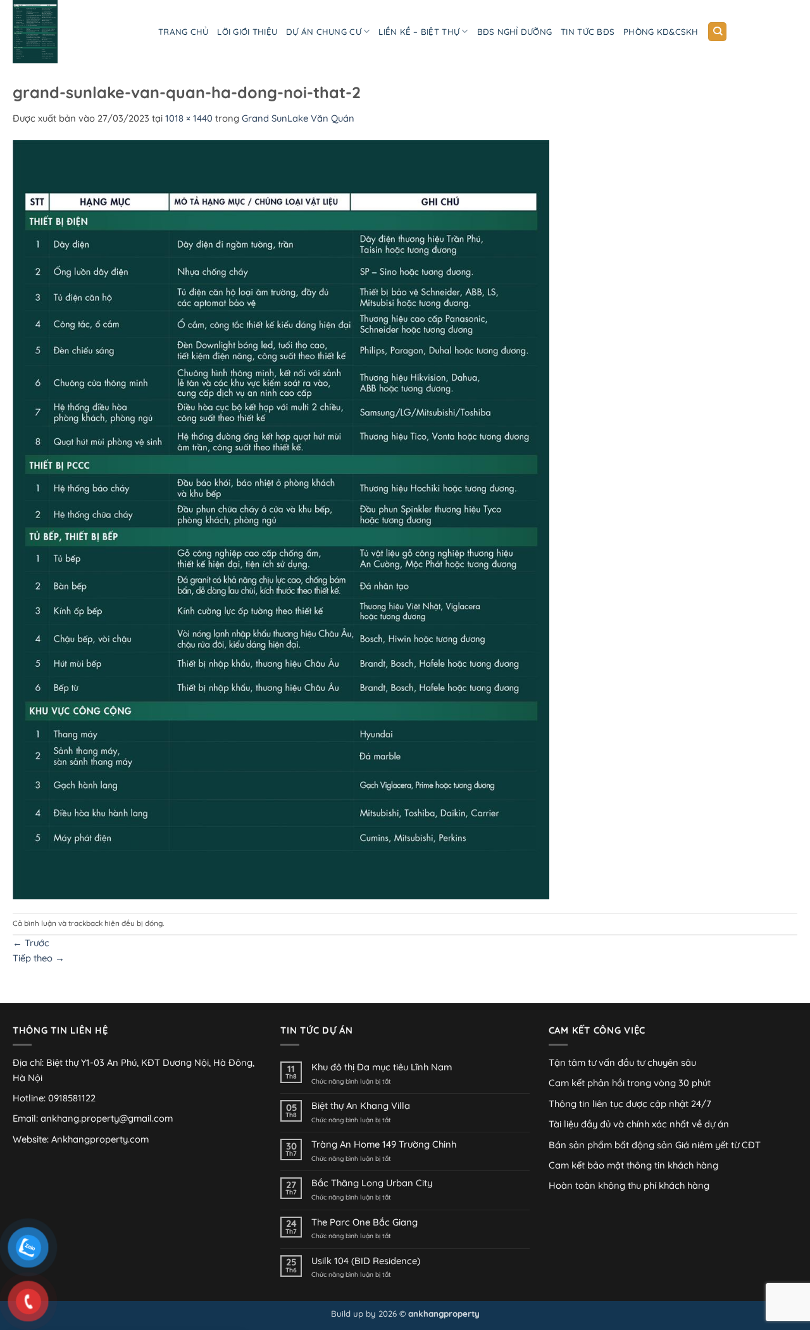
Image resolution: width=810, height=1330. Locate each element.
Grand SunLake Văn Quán (298, 118)
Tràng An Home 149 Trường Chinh (383, 1144)
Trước (31, 943)
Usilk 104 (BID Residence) (365, 1261)
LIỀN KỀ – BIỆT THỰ (418, 32)
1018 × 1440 (189, 118)
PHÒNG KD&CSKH (660, 32)
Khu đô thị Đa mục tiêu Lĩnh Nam (381, 1067)
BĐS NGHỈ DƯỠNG (514, 32)
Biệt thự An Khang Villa (360, 1106)
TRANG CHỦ (183, 32)
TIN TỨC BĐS (587, 32)
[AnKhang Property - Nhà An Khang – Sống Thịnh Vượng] (76, 31)
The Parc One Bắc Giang (364, 1222)
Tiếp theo (39, 958)
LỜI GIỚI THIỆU (247, 32)
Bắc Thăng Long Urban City (371, 1183)
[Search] (717, 31)
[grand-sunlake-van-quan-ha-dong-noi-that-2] (281, 518)
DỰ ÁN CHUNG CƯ (323, 32)
